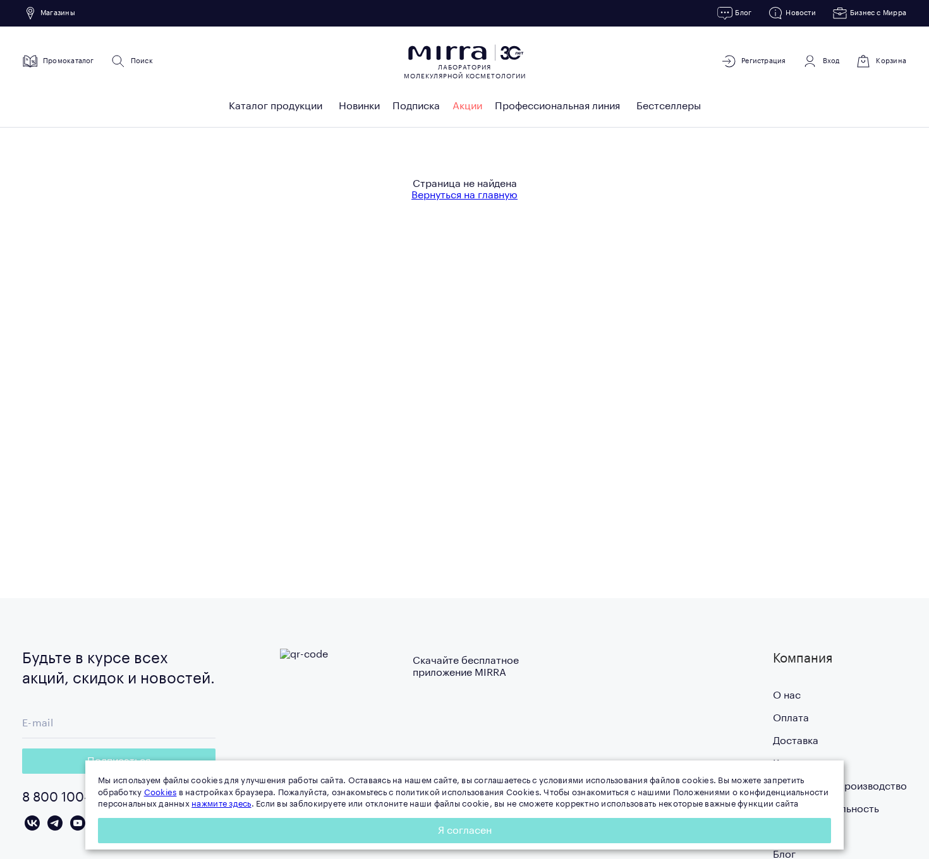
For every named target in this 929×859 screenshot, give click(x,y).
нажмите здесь (221, 804)
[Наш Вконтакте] (32, 823)
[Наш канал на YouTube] (78, 823)
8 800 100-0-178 (71, 797)
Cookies (160, 792)
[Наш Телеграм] (55, 823)
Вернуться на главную (464, 195)
